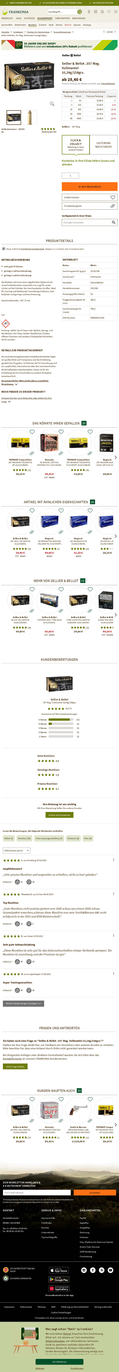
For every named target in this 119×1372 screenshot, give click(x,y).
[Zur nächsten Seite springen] (104, 31)
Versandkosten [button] (108, 83)
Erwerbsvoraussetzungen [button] (32, 248)
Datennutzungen (55, 1341)
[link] (96, 12)
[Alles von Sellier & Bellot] (72, 54)
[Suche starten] (79, 11)
